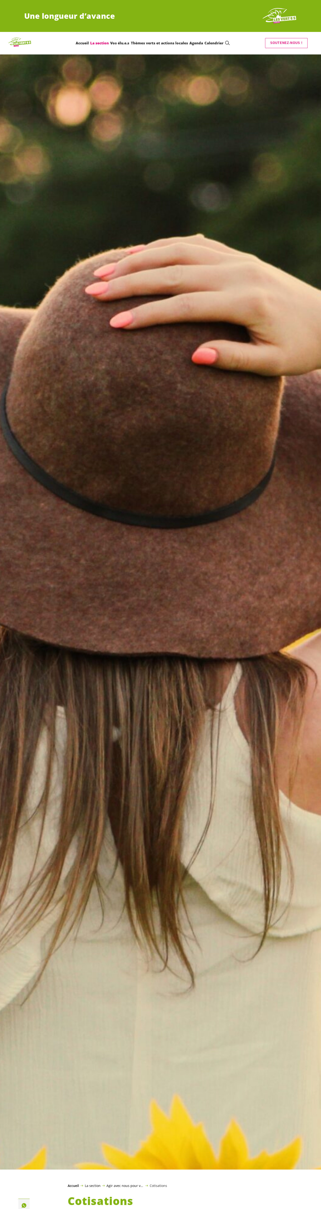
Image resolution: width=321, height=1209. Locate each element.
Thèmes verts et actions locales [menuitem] (159, 43)
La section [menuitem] (99, 43)
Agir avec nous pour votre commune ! (125, 1185)
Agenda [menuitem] (196, 43)
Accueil (73, 1185)
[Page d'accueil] (279, 16)
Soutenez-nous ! (286, 43)
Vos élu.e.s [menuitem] (119, 43)
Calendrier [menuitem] (213, 43)
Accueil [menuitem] (82, 43)
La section (93, 1185)
